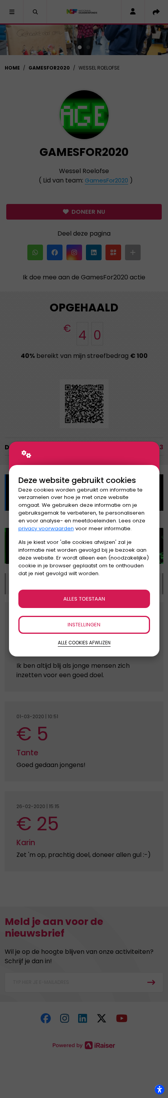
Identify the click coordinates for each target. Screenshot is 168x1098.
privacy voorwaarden (46, 528)
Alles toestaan (84, 599)
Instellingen (84, 624)
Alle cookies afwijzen (84, 643)
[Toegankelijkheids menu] (159, 1089)
